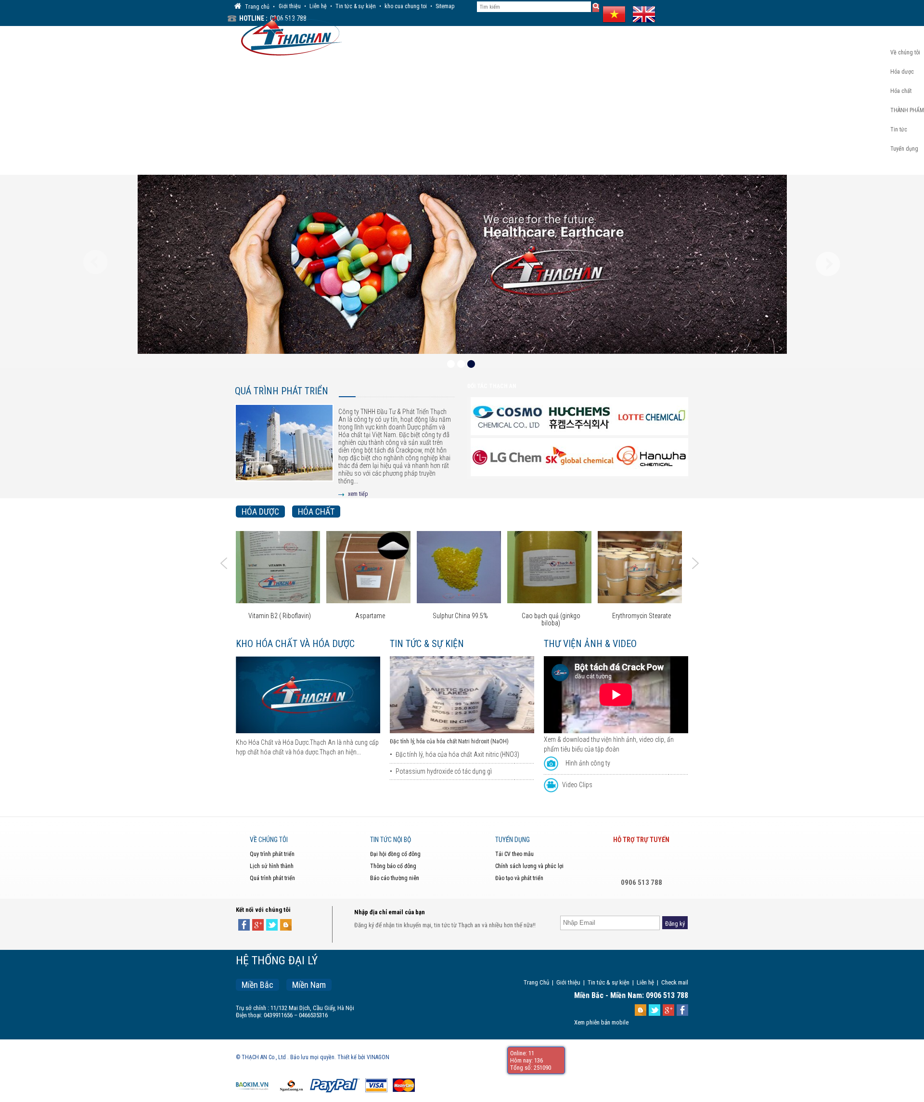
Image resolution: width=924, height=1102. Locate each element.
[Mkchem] (652, 458)
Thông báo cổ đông (393, 866)
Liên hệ (318, 6)
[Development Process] (284, 450)
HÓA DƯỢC (260, 511)
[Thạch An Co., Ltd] (289, 34)
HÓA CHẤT (316, 511)
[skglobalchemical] (507, 458)
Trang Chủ (536, 982)
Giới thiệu (290, 6)
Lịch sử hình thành (272, 866)
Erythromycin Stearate (565, 616)
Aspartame (293, 616)
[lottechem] (579, 417)
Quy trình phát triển (272, 854)
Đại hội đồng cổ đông (395, 854)
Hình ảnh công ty (587, 763)
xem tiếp (358, 494)
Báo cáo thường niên (394, 878)
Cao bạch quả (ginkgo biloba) (474, 619)
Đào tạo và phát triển (519, 878)
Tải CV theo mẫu (514, 854)
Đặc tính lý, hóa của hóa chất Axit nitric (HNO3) (457, 754)
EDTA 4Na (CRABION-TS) (655, 616)
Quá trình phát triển (281, 391)
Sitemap (445, 6)
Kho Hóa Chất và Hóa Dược (295, 643)
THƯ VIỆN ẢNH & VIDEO (590, 643)
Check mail (674, 982)
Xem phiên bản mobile (601, 1022)
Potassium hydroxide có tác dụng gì (444, 771)
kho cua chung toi (406, 6)
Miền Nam (309, 985)
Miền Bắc (257, 985)
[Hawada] (579, 458)
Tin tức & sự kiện (355, 6)
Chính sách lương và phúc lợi (529, 866)
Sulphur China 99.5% (384, 616)
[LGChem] (652, 417)
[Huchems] (507, 417)
